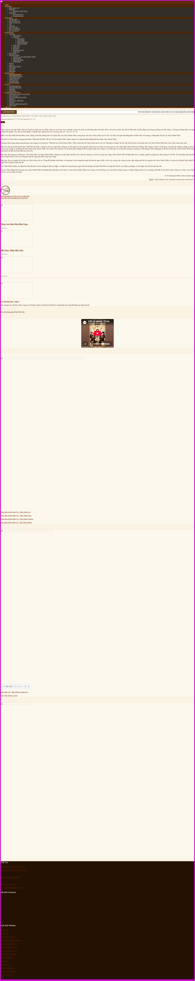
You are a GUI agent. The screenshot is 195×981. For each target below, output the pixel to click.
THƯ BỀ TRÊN (13, 19)
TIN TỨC (7, 84)
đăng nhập (10, 312)
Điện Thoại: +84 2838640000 (10, 877)
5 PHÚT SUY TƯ (13, 79)
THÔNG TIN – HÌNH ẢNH (16, 100)
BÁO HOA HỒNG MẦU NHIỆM (18, 97)
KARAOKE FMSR (18, 60)
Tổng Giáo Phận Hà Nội (9, 947)
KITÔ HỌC (16, 48)
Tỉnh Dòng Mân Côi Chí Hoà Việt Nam (14, 870)
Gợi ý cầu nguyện (25, 119)
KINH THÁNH (17, 35)
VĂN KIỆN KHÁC (22, 44)
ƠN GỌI (11, 63)
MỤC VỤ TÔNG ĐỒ (14, 29)
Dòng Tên (4, 961)
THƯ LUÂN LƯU (14, 96)
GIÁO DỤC (12, 26)
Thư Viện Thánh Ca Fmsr (9, 695)
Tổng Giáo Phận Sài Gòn (9, 944)
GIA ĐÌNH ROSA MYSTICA (12, 92)
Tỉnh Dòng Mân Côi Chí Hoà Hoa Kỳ (13, 867)
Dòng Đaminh (5, 964)
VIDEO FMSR (17, 61)
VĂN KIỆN (16, 37)
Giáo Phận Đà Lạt (6, 958)
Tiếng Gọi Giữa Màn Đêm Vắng (14, 224)
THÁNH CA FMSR (14, 55)
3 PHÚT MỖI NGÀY (14, 78)
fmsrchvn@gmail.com (8, 884)
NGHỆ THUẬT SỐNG (15, 66)
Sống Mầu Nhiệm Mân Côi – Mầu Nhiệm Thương (17, 519)
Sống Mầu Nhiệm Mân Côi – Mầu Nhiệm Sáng (16, 515)
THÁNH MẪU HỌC (18, 50)
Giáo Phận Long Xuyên (8, 954)
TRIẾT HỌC (16, 52)
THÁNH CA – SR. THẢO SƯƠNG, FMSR (24, 57)
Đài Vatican (4, 930)
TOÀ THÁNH (20, 40)
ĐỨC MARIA (12, 53)
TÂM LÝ (11, 65)
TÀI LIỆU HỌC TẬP (14, 21)
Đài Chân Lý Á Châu (8, 937)
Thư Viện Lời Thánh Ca (8, 971)
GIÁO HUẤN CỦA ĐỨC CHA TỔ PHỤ (19, 94)
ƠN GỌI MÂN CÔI (18, 14)
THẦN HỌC (16, 47)
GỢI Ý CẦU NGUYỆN (15, 74)
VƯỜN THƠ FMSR (14, 83)
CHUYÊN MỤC (9, 32)
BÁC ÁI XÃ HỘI (13, 27)
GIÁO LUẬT (16, 45)
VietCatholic (5, 933)
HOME (7, 4)
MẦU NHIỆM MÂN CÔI (15, 76)
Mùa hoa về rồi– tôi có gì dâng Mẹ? (15, 196)
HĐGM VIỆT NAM (22, 42)
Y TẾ (10, 24)
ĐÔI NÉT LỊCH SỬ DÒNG (20, 11)
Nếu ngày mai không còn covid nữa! (14, 198)
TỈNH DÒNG (12, 13)
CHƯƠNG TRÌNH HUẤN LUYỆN (18, 104)
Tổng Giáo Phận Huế (8, 951)
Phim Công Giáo (6, 975)
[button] (85, 346)
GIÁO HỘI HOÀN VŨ (15, 86)
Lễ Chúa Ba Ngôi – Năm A (10, 301)
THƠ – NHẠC (13, 105)
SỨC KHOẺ (12, 68)
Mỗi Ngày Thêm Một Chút (12, 250)
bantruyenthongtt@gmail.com (13, 887)
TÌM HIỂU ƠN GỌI (18, 16)
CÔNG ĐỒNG (21, 39)
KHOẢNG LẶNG (9, 73)
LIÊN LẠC (8, 107)
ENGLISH (11, 70)
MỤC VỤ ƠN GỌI (14, 31)
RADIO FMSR (17, 58)
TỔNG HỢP (12, 71)
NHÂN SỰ (12, 99)
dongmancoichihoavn (7, 119)
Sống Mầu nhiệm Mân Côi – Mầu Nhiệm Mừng (16, 522)
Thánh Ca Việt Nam (7, 968)
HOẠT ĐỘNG (8, 18)
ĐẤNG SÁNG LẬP (14, 8)
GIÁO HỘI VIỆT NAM (15, 87)
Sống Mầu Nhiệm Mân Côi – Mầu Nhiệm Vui (15, 512)
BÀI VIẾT (11, 102)
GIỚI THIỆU (8, 6)
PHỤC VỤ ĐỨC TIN (14, 22)
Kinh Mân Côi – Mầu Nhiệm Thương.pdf (14, 692)
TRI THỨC (12, 34)
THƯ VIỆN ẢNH (13, 81)
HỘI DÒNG (12, 9)
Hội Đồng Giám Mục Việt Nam (11, 940)
